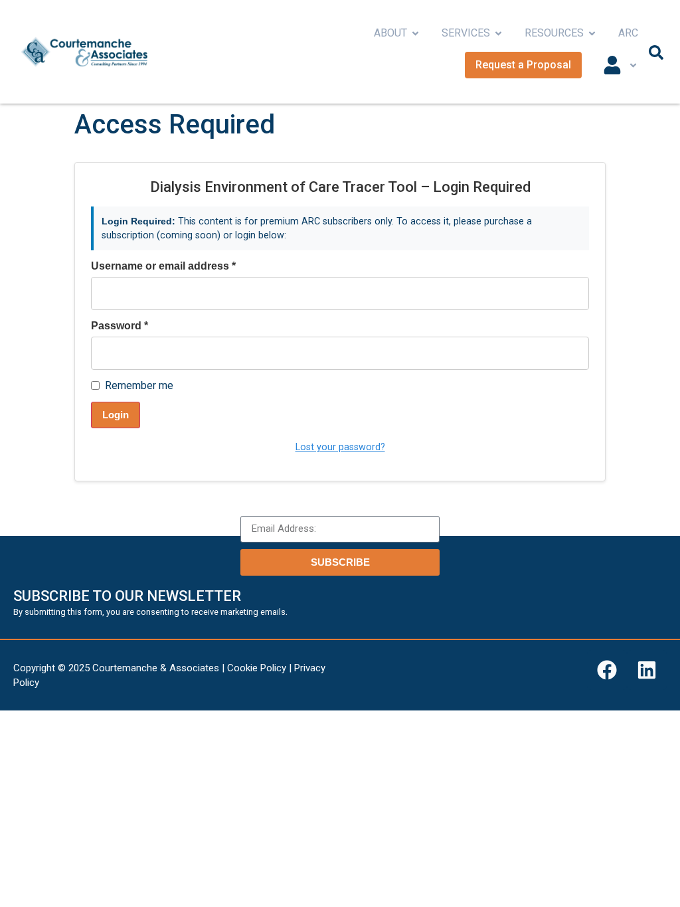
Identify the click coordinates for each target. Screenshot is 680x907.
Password (119, 326)
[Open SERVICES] (498, 33)
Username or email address (163, 266)
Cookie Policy (256, 668)
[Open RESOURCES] (592, 33)
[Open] (633, 65)
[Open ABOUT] (415, 33)
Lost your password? (340, 447)
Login (115, 414)
